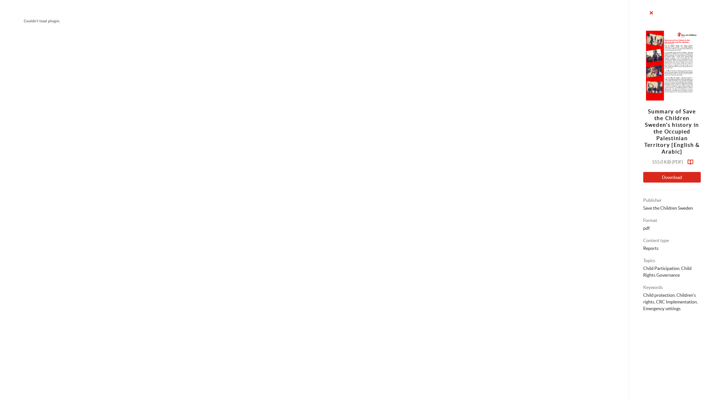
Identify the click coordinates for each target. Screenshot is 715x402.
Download (672, 177)
